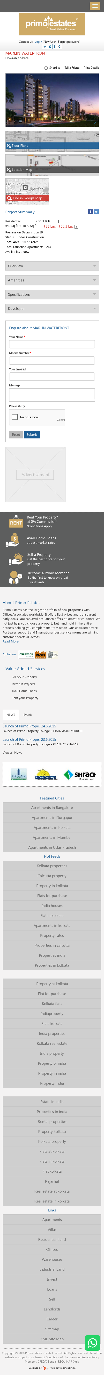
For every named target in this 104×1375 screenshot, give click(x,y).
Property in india (52, 1073)
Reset (16, 434)
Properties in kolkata (52, 965)
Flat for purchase (52, 993)
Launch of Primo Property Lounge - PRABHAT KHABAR (40, 741)
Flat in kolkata (52, 915)
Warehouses (52, 1259)
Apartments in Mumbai (52, 837)
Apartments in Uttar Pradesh (52, 847)
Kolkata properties (52, 865)
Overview (15, 265)
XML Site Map (52, 1338)
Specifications (19, 294)
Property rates (52, 935)
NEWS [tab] (11, 714)
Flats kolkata (52, 1023)
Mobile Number (20, 353)
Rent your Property (25, 698)
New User (50, 41)
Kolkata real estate (52, 1043)
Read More (11, 641)
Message (14, 385)
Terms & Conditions (47, 1357)
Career (52, 1318)
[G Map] (27, 191)
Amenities (16, 280)
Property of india (52, 1063)
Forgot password (68, 41)
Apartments (52, 1219)
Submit (32, 434)
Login (38, 41)
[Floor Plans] (52, 141)
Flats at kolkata (52, 1151)
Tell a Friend (72, 67)
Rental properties (52, 1121)
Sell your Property (24, 677)
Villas (52, 1229)
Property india (52, 1083)
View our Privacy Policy (84, 1357)
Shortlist (74, 67)
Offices (52, 1249)
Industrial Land (52, 1269)
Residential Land (52, 1239)
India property (52, 1053)
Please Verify (17, 406)
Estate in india (52, 1101)
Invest (52, 1279)
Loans (52, 1289)
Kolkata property (52, 1141)
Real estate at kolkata (52, 1191)
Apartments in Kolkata (52, 827)
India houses (52, 905)
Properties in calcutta (52, 945)
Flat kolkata (52, 1171)
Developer (16, 308)
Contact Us (26, 41)
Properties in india (52, 1111)
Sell (52, 1298)
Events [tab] (27, 714)
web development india (62, 1367)
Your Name (17, 337)
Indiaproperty (52, 1013)
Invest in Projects (23, 684)
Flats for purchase (52, 895)
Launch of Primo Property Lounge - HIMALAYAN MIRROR (42, 728)
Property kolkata (52, 1131)
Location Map (22, 169)
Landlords (52, 1308)
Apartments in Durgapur (52, 817)
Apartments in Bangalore (52, 807)
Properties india (52, 955)
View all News (12, 752)
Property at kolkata (52, 983)
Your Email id (17, 369)
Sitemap (52, 1328)
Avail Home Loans (24, 691)
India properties (52, 1033)
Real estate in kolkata (52, 1200)
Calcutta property (52, 875)
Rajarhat (52, 1181)
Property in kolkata (52, 885)
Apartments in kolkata (52, 925)
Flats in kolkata (52, 1161)
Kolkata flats (52, 1003)
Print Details (91, 67)
